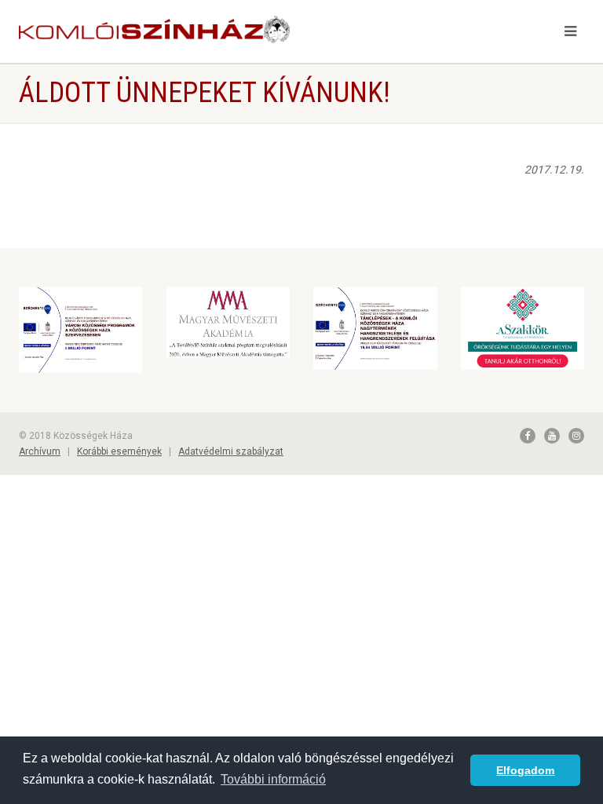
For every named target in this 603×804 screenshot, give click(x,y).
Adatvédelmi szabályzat (230, 451)
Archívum (39, 451)
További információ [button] (273, 779)
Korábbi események (119, 451)
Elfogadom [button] (525, 770)
